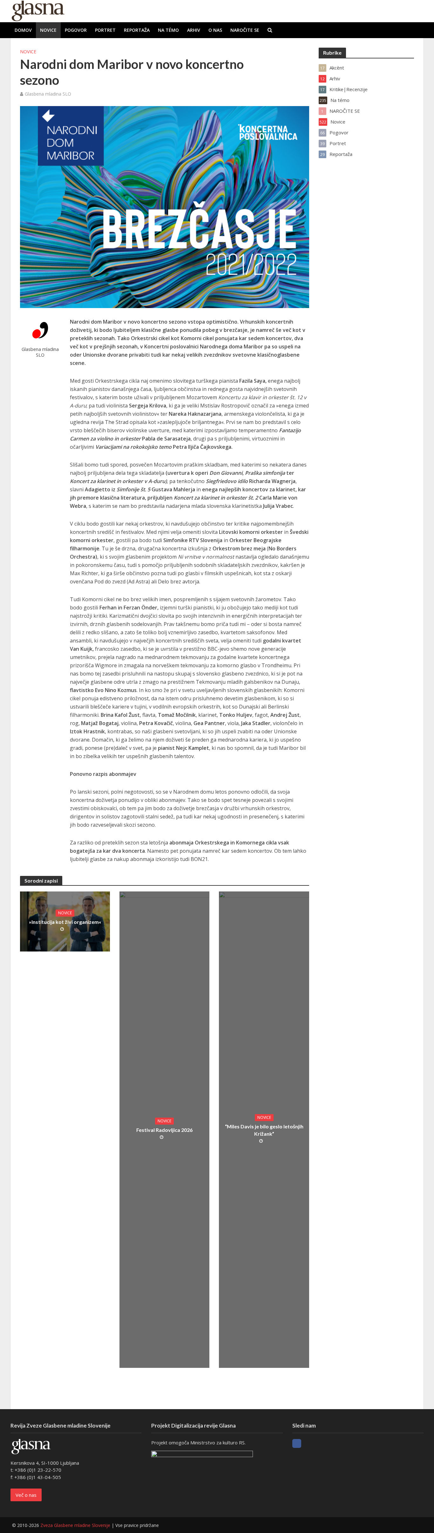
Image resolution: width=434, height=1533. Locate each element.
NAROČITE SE (244, 30)
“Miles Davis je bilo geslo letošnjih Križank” (264, 1130)
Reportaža (137, 30)
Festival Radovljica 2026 (164, 1130)
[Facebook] (296, 1443)
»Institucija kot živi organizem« (65, 922)
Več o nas (26, 1495)
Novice (48, 30)
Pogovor (76, 30)
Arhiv (193, 30)
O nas (215, 30)
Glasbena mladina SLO (48, 94)
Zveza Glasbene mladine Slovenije (75, 1525)
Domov (23, 30)
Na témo (168, 30)
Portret (105, 30)
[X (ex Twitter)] (308, 1443)
